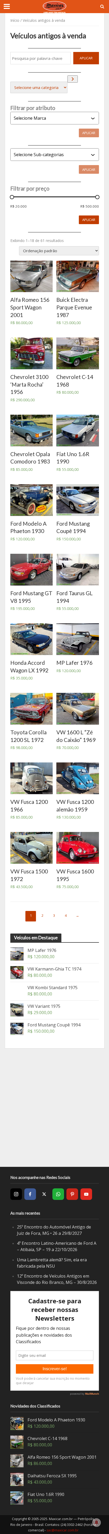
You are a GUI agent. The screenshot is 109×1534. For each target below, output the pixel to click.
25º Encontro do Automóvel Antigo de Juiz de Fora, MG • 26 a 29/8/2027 (54, 1230)
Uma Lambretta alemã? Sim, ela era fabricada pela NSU (52, 1263)
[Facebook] (30, 1194)
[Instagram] (16, 1194)
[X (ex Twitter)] (44, 1194)
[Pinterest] (72, 1194)
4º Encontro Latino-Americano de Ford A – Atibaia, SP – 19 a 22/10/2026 (56, 1246)
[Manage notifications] (96, 1522)
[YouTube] (86, 1194)
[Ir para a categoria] (72, 78)
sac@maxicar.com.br (63, 1530)
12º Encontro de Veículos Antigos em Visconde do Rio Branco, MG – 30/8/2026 (57, 1279)
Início (14, 20)
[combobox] (52, 118)
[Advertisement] (54, 1107)
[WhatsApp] (58, 1194)
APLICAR (86, 58)
